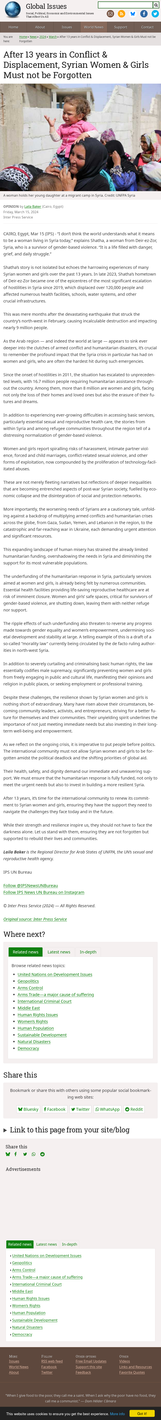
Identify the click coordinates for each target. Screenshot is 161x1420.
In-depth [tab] (88, 952)
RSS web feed (52, 1361)
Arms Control (30, 988)
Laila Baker (32, 206)
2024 (42, 37)
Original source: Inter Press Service (35, 919)
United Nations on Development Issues (55, 974)
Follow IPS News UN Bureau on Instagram (43, 892)
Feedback (83, 1372)
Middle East (29, 1008)
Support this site (89, 1366)
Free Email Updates (91, 1361)
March (53, 37)
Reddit (136, 1109)
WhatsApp (109, 1109)
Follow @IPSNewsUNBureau (30, 885)
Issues (67, 27)
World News (94, 27)
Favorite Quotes (132, 1372)
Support (120, 27)
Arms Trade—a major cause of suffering (56, 994)
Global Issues (46, 6)
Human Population (36, 1028)
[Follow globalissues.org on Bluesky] (133, 14)
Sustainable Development (42, 1035)
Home (13, 27)
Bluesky (30, 1109)
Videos (124, 1361)
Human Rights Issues (38, 1015)
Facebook (56, 1109)
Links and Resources (135, 1366)
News (33, 37)
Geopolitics (28, 981)
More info (117, 1413)
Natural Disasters (34, 1041)
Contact (147, 27)
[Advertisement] (81, 1202)
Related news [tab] (25, 952)
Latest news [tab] (59, 952)
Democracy (28, 1048)
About (40, 27)
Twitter (82, 1109)
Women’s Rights (33, 1021)
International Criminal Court (44, 1001)
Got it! (142, 1413)
